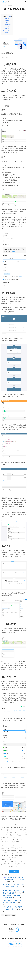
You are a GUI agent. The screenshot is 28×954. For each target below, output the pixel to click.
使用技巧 (22, 5)
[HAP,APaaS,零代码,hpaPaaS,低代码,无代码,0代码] (5, 2)
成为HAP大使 (14, 871)
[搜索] (22, 2)
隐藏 (10, 16)
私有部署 (13, 915)
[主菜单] (25, 2)
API (3, 915)
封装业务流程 (7, 915)
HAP (19, 5)
